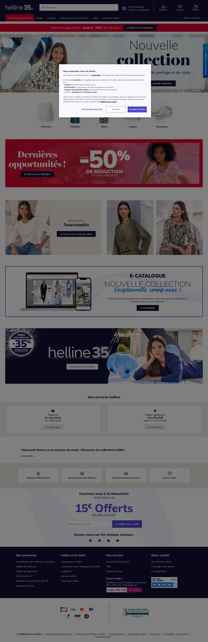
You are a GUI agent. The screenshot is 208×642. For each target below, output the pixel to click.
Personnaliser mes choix (92, 109)
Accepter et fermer (137, 109)
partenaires (96, 75)
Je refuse (116, 109)
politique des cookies (108, 102)
